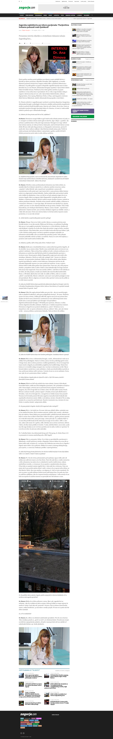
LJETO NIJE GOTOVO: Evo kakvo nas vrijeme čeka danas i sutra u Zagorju (33, 685)
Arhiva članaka (91, 1)
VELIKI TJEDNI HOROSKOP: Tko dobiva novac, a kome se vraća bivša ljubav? (29, 18)
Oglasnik (86, 15)
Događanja (38, 15)
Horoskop (39, 718)
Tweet (26, 43)
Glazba (32, 722)
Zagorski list (35, 724)
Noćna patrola (24, 726)
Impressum (76, 1)
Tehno (39, 726)
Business (35, 726)
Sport (50, 15)
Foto (62, 15)
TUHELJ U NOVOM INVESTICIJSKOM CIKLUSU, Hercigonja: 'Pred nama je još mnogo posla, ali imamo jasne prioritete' (29, 695)
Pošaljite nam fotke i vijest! (80, 111)
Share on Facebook (35, 43)
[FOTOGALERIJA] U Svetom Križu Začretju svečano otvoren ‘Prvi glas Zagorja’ (59, 703)
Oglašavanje (64, 1)
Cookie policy (83, 1)
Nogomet (37, 722)
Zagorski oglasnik (79, 116)
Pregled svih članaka (89, 80)
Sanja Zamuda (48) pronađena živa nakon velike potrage (33, 703)
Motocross (23, 724)
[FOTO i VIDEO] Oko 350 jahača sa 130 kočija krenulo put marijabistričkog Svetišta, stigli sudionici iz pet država (56, 686)
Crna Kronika (29, 15)
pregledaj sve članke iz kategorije (62, 670)
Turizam (30, 726)
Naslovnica (58, 1)
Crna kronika (27, 718)
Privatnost (70, 1)
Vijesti (22, 15)
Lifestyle (56, 15)
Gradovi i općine (70, 15)
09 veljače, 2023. (36, 30)
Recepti (36, 720)
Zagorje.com (27, 7)
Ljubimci (79, 15)
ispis (21, 43)
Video (45, 15)
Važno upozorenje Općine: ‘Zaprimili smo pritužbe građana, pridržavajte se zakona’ (81, 18)
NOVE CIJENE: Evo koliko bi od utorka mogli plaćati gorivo (58, 694)
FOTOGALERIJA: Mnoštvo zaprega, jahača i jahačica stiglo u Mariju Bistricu (59, 676)
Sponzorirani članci (25, 722)
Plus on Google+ (47, 43)
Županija (26, 720)
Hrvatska (32, 720)
